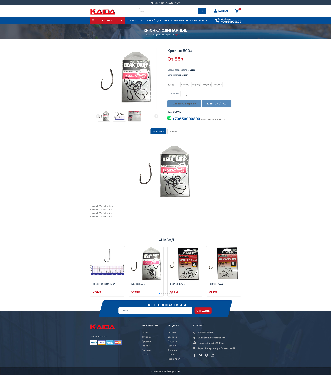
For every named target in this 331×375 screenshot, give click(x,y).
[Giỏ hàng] (237, 12)
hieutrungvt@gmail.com (214, 337)
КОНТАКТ (223, 10)
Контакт (145, 354)
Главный (146, 332)
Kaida (177, 371)
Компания (147, 336)
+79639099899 (231, 22)
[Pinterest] (206, 355)
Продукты (146, 341)
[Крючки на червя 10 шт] (107, 263)
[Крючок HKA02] (223, 263)
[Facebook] (194, 355)
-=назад (165, 239)
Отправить (203, 310)
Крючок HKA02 (216, 283)
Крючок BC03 (138, 283)
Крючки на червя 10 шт (104, 283)
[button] (159, 293)
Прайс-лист (173, 358)
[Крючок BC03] (146, 263)
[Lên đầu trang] (326, 361)
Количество (173, 93)
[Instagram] (212, 355)
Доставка (146, 349)
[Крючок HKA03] (185, 263)
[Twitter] (200, 355)
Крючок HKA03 (177, 283)
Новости (146, 345)
